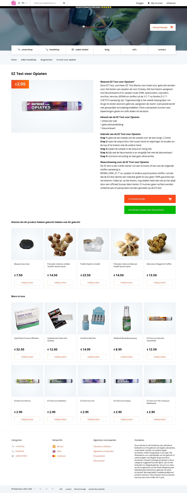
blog (107, 49)
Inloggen (140, 3)
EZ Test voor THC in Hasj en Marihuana (158, 402)
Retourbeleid (99, 461)
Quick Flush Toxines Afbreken (26, 338)
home (14, 59)
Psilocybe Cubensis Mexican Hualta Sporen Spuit (125, 265)
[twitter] (47, 489)
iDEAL (59, 451)
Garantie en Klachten (102, 446)
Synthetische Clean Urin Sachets (57, 339)
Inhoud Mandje (160, 27)
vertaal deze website (97, 489)
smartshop (27, 49)
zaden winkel (81, 49)
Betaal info (57, 440)
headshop (54, 49)
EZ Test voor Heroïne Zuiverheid (155, 339)
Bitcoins (60, 446)
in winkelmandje (136, 198)
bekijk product (27, 282)
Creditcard (61, 456)
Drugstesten (46, 59)
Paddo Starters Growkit (90, 264)
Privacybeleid (99, 456)
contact (162, 49)
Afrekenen (171, 3)
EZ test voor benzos (22, 401)
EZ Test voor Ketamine (56, 401)
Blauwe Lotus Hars (22, 264)
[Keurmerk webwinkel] (14, 3)
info (135, 49)
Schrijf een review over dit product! (146, 209)
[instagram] (41, 489)
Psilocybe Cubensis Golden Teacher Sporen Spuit (58, 265)
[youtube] (53, 489)
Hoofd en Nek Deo (88, 338)
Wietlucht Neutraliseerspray (125, 338)
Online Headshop (28, 59)
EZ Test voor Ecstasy (122, 401)
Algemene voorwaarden (104, 451)
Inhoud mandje (80, 489)
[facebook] (35, 489)
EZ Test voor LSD (87, 401)
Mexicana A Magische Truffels (159, 264)
